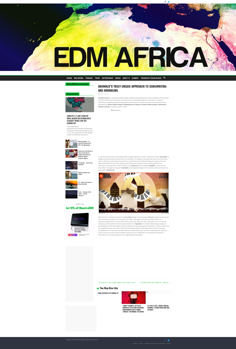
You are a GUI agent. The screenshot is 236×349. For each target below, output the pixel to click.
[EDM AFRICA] (118, 37)
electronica (102, 94)
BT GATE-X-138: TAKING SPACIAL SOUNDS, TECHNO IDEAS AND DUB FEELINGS (158, 308)
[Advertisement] (79, 274)
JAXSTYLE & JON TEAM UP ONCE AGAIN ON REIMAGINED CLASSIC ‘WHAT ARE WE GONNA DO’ (79, 120)
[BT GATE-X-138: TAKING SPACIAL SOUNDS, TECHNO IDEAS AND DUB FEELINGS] (159, 292)
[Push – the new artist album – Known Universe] (71, 191)
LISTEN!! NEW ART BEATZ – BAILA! (155, 283)
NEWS (117, 78)
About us (135, 343)
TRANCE (89, 78)
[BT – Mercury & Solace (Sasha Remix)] (71, 181)
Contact (168, 343)
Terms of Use (154, 343)
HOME (69, 78)
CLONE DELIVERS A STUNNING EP (108, 293)
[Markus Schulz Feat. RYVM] (71, 172)
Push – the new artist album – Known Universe (84, 193)
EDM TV (126, 78)
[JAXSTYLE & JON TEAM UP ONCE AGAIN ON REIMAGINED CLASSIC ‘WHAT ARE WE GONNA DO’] (79, 98)
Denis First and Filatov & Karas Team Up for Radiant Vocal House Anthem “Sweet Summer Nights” (85, 154)
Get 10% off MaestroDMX (80, 208)
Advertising (162, 343)
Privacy (141, 343)
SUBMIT (135, 78)
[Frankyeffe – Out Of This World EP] (71, 162)
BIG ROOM (78, 78)
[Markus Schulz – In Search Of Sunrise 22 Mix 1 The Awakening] (71, 140)
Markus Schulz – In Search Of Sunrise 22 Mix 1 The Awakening (84, 143)
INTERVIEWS (107, 78)
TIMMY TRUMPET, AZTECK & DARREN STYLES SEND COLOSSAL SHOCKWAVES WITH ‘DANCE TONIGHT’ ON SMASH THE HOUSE (133, 309)
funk (107, 94)
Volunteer (147, 343)
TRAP (97, 78)
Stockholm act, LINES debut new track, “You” (116, 283)
